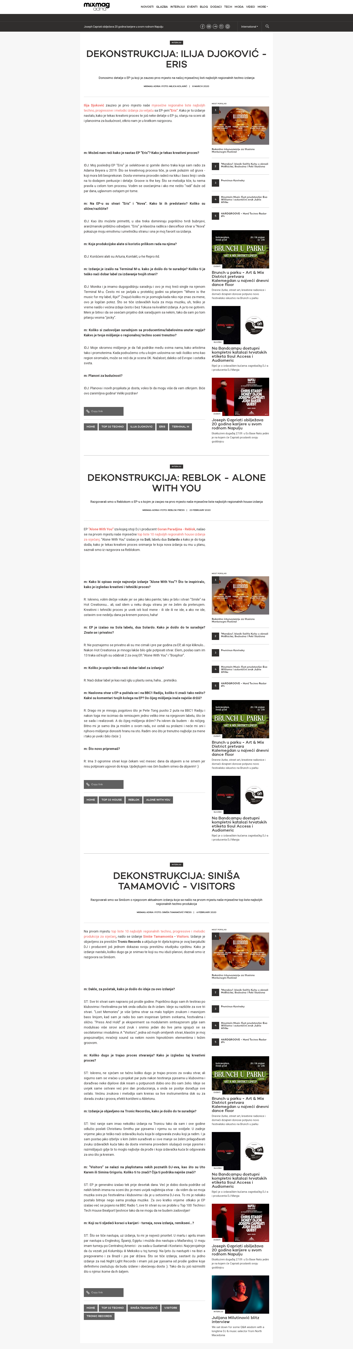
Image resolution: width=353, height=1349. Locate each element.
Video (250, 7)
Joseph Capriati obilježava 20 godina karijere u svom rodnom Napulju (123, 26)
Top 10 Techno (112, 427)
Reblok (134, 800)
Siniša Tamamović (144, 1308)
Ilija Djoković (94, 105)
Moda (239, 7)
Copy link (97, 411)
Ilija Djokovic (141, 427)
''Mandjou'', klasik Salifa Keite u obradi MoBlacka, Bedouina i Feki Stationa (241, 165)
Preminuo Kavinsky (230, 180)
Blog (204, 7)
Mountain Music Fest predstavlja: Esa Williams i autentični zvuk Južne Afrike (241, 200)
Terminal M (180, 427)
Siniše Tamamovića (158, 936)
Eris (162, 427)
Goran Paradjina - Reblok (176, 529)
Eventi (192, 7)
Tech (228, 7)
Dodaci (216, 7)
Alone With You (158, 800)
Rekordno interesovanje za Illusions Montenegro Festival (233, 131)
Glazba (162, 7)
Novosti (147, 7)
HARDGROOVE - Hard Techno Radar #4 (240, 215)
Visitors (183, 936)
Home (91, 427)
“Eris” (174, 110)
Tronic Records (99, 1316)
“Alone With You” (101, 529)
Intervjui (177, 7)
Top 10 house (111, 800)
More (262, 7)
